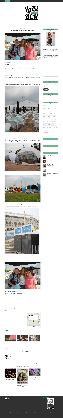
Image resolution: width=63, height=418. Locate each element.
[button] (33, 321)
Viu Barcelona (22, 28)
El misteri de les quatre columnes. (52, 169)
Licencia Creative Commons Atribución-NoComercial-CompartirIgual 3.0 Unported (12, 400)
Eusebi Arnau (45, 113)
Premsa (38, 3)
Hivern (44, 116)
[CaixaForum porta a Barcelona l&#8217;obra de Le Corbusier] (34, 338)
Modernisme (53, 124)
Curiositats (55, 108)
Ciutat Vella (50, 108)
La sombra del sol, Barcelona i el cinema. (22, 386)
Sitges (52, 132)
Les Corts (53, 119)
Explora (17, 3)
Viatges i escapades (24, 3)
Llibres (48, 121)
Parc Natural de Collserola (47, 127)
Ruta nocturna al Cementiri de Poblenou (52, 160)
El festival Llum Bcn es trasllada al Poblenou (35, 378)
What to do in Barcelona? (45, 77)
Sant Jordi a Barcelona (50, 155)
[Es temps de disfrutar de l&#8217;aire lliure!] (10, 338)
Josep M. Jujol (54, 116)
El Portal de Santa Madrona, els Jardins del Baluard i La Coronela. (52, 165)
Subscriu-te (46, 89)
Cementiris (44, 108)
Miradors (49, 124)
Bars (49, 105)
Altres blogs (32, 3)
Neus (21, 31)
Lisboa (44, 121)
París (44, 129)
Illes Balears (49, 116)
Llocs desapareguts (53, 121)
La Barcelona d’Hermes (10, 379)
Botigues (53, 105)
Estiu (53, 111)
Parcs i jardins (55, 127)
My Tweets (44, 148)
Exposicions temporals (52, 113)
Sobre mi (43, 3)
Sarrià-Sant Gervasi (46, 132)
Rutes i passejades (54, 129)
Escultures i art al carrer (47, 111)
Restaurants (48, 129)
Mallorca (44, 124)
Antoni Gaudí (45, 105)
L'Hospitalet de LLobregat (47, 119)
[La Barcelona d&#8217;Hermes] (22, 338)
